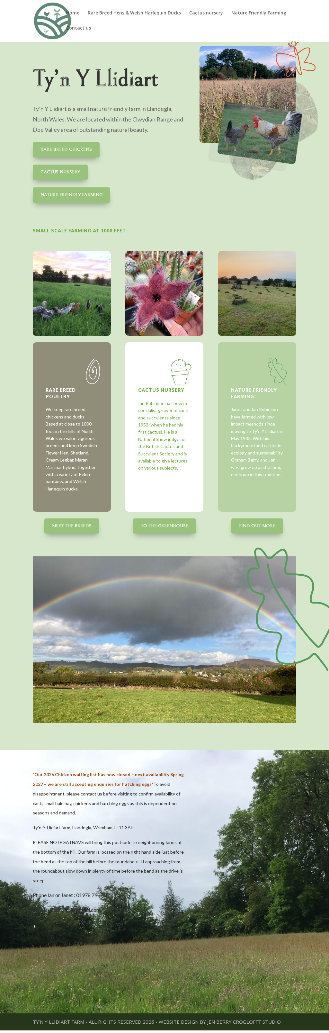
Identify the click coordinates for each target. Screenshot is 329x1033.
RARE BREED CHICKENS (66, 149)
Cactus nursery (206, 13)
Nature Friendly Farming (258, 13)
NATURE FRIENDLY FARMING (71, 194)
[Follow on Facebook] (35, 926)
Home (72, 13)
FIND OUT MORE (257, 525)
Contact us (78, 28)
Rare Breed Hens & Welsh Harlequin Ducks (134, 13)
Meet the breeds (72, 525)
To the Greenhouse (164, 525)
